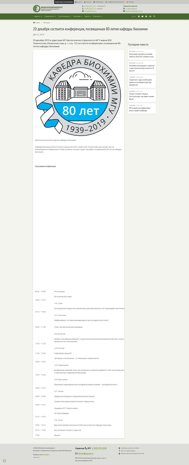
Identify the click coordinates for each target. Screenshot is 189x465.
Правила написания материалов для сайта (132, 453)
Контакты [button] (96, 16)
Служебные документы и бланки (130, 448)
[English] (134, 16)
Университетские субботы (116, 2)
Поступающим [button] (63, 16)
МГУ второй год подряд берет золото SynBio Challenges (140, 109)
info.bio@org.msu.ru (90, 11)
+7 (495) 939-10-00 (90, 6)
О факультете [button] (49, 16)
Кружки (88, 2)
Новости (37, 16)
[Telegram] (146, 16)
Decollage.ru (46, 455)
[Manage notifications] (4, 460)
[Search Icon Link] (154, 16)
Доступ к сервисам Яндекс (128, 451)
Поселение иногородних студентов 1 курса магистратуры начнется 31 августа (142, 68)
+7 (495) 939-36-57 (131, 9)
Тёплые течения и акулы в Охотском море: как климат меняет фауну (141, 96)
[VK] (138, 16)
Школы (79, 2)
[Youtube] (142, 16)
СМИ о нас (139, 91)
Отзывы (131, 2)
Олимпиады (99, 2)
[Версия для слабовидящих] (150, 16)
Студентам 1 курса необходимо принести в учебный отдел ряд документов (140, 82)
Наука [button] (87, 16)
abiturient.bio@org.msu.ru (134, 11)
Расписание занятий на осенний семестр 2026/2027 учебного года (141, 55)
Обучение (76, 16)
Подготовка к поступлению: (64, 2)
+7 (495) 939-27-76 (90, 8)
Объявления (139, 51)
